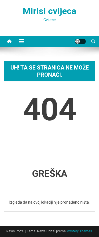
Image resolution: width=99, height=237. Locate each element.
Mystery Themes (79, 231)
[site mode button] (80, 41)
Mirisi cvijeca (49, 11)
